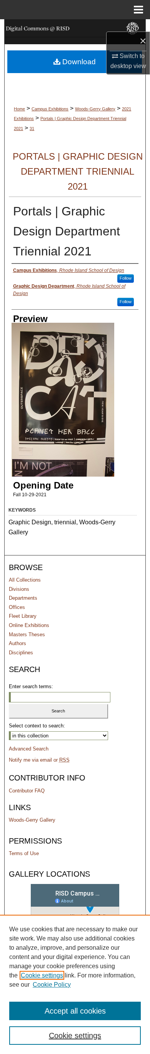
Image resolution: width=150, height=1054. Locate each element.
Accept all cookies (75, 1011)
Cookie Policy (52, 984)
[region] (75, 984)
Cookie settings (42, 975)
